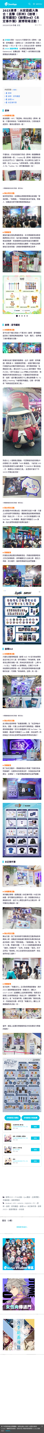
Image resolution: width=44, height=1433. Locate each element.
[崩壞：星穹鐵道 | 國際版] (22, 1138)
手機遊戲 (6, 1200)
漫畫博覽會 (15, 1200)
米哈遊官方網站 (13, 1118)
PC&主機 (18, 1197)
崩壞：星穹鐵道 (12, 1206)
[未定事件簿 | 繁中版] (22, 1127)
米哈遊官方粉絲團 (30, 1118)
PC (34, 1203)
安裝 (35, 1127)
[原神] (22, 1161)
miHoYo (20, 1203)
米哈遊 (7, 40)
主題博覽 (35, 1197)
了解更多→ (8, 1431)
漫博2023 (9, 1197)
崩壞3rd (23, 1206)
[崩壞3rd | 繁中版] (22, 1150)
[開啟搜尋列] (29, 4)
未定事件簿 (31, 1206)
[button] (17, 316)
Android (8, 1203)
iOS (14, 1203)
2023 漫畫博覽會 (11, 49)
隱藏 (14, 90)
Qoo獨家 (26, 1197)
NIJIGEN (28, 1203)
